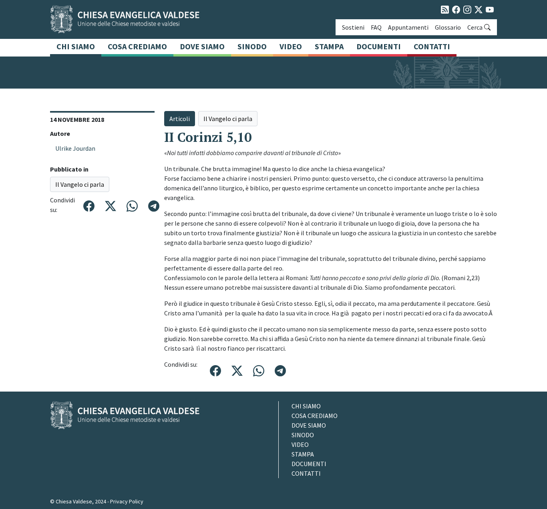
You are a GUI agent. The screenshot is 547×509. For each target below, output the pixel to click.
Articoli (179, 119)
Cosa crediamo (137, 46)
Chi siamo (75, 46)
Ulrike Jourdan (75, 148)
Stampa (329, 46)
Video (291, 46)
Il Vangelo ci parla (79, 184)
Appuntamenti (408, 27)
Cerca (475, 27)
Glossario (448, 27)
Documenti (378, 46)
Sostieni (353, 27)
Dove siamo (202, 46)
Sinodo (252, 46)
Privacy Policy (126, 501)
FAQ (376, 27)
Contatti (432, 46)
